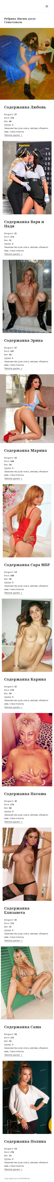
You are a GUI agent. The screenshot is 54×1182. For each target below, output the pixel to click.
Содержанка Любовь (25, 107)
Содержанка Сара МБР (27, 564)
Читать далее (13, 135)
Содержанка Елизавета (17, 910)
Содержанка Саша (22, 1026)
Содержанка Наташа (25, 793)
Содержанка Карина (25, 679)
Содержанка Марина (25, 450)
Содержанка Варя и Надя (24, 224)
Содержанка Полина (25, 1141)
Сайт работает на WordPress (17, 1178)
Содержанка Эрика (23, 340)
